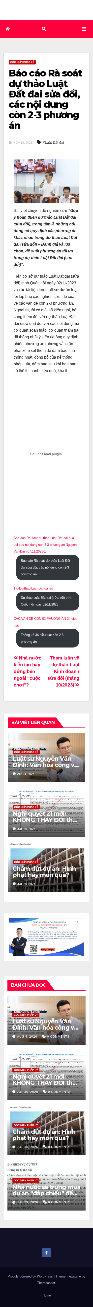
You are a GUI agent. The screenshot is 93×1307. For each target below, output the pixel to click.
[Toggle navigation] (83, 29)
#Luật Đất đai (53, 142)
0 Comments (58, 1036)
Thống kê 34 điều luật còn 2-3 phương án (42, 638)
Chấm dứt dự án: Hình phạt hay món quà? (44, 871)
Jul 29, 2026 (27, 1202)
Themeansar (46, 1283)
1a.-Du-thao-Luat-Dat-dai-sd (33, 588)
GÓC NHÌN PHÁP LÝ (22, 62)
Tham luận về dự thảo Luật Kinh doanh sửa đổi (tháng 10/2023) (63, 671)
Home (46, 1295)
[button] (44, 29)
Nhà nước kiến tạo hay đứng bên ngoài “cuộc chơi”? (27, 671)
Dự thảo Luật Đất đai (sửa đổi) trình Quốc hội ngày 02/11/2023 (46, 601)
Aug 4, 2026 (27, 1036)
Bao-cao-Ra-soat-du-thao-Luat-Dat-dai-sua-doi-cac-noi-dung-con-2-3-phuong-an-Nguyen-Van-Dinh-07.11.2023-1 (46, 544)
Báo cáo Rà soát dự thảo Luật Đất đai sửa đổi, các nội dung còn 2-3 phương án (45, 567)
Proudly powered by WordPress (31, 1276)
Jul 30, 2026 (27, 1092)
